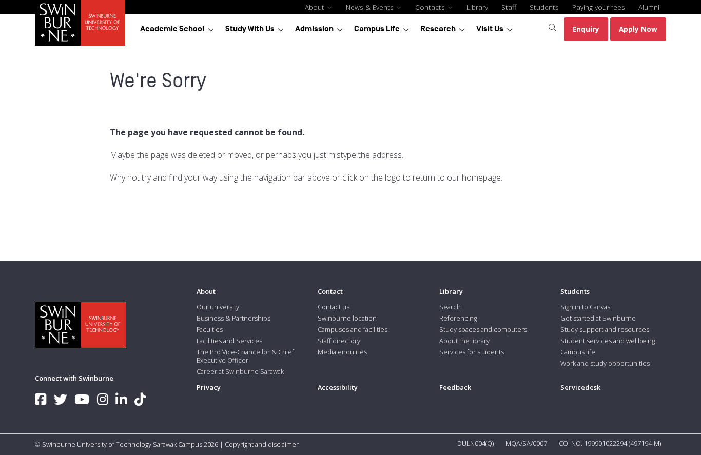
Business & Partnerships (233, 318)
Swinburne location (347, 318)
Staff (508, 7)
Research (438, 29)
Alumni (648, 7)
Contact (330, 291)
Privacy (209, 387)
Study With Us (250, 29)
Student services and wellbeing (607, 340)
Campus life (577, 352)
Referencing (458, 318)
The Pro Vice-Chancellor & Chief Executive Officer (245, 356)
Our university (218, 306)
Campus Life (377, 29)
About (315, 7)
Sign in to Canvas (585, 306)
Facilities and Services (229, 340)
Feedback (455, 387)
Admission (314, 29)
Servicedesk (580, 387)
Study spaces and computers (483, 329)
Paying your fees (598, 7)
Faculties (210, 329)
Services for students (471, 352)
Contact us (333, 306)
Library (477, 7)
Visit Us (489, 29)
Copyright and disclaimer (262, 444)
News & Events (371, 7)
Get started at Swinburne (598, 318)
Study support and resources (604, 329)
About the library (464, 340)
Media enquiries (342, 352)
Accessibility (338, 387)
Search (450, 306)
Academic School (172, 29)
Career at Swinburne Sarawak (240, 371)
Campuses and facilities (352, 329)
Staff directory (339, 340)
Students (544, 7)
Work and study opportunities (605, 363)
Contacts (431, 7)
